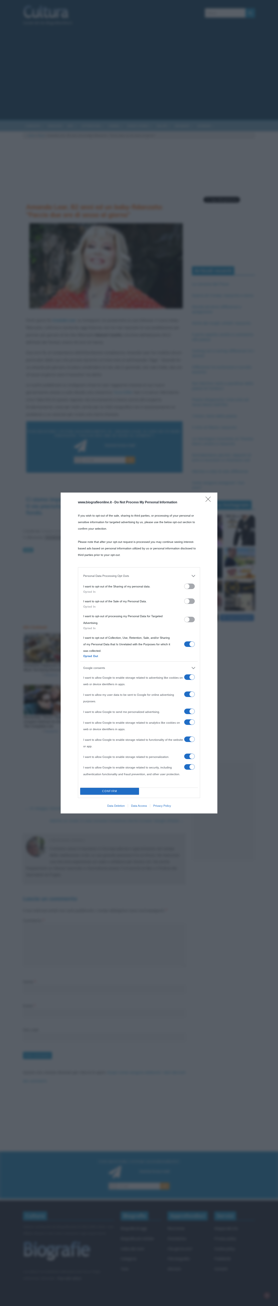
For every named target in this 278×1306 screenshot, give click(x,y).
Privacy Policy (162, 805)
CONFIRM (109, 791)
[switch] (189, 586)
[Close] (209, 500)
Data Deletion (116, 805)
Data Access (139, 805)
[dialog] (139, 653)
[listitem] (139, 576)
